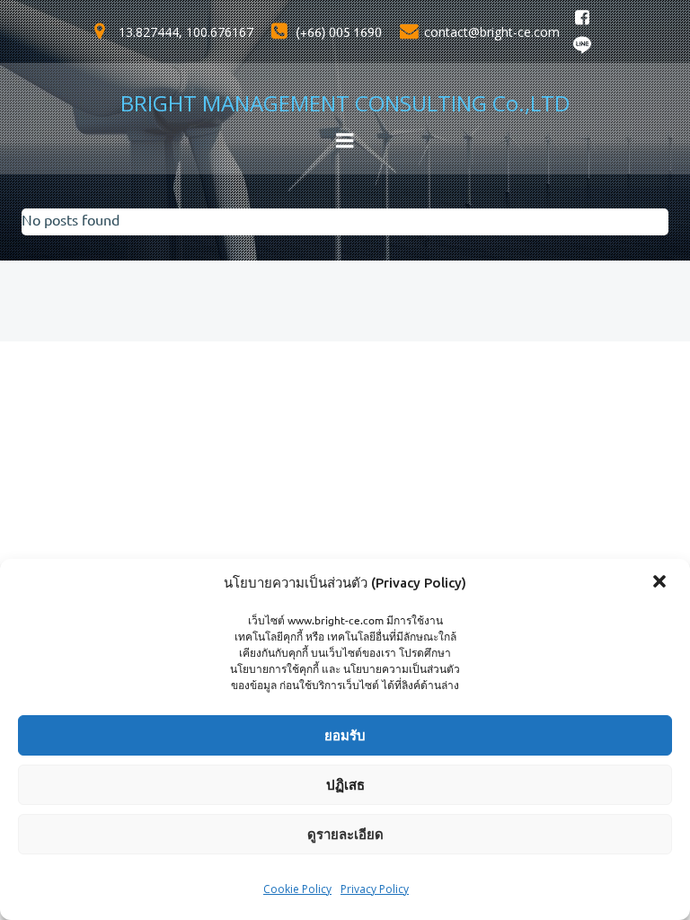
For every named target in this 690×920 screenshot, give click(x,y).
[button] (661, 583)
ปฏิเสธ (345, 784)
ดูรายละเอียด (345, 834)
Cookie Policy (297, 889)
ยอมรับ (345, 735)
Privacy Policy (375, 889)
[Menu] (345, 141)
